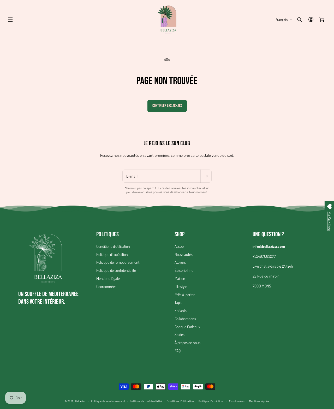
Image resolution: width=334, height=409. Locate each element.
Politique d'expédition (112, 254)
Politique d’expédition (212, 401)
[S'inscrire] (205, 176)
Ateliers (180, 262)
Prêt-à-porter (185, 294)
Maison (180, 278)
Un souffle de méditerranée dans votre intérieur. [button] (48, 298)
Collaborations (185, 318)
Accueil (180, 246)
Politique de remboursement (117, 262)
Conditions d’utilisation (180, 401)
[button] (10, 19)
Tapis (178, 302)
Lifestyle (181, 286)
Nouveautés (184, 254)
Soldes (179, 334)
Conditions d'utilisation (113, 246)
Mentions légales (259, 401)
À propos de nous (187, 342)
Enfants (181, 310)
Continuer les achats (167, 105)
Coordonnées (106, 286)
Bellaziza (80, 401)
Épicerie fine (184, 270)
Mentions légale (108, 278)
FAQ (178, 350)
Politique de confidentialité (116, 270)
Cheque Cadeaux (187, 326)
